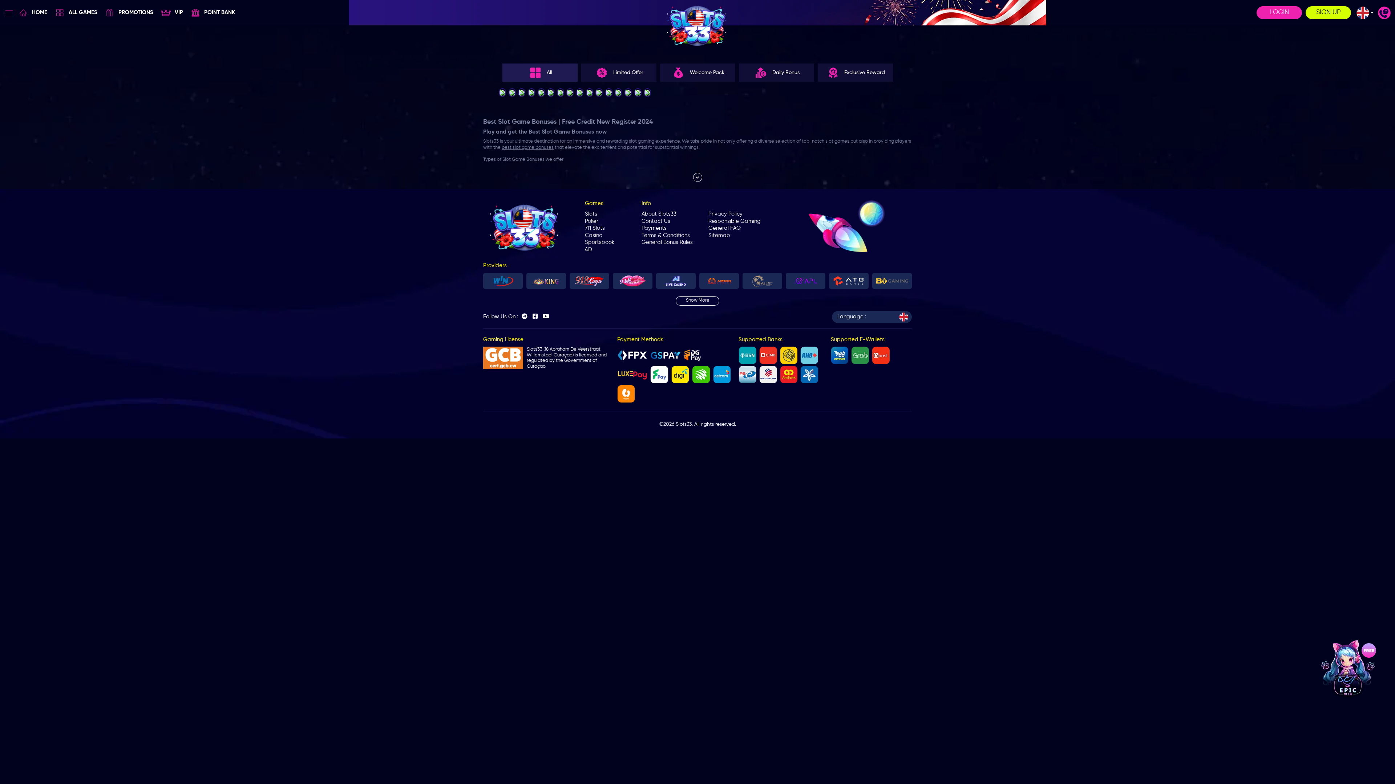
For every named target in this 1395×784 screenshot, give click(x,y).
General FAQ (724, 228)
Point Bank (219, 12)
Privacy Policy (725, 214)
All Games (83, 12)
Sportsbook (599, 242)
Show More (697, 300)
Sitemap (719, 235)
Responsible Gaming (734, 221)
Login (1279, 12)
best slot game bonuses (528, 147)
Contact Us (656, 221)
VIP (179, 12)
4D (588, 249)
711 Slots (595, 228)
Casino (593, 235)
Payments (654, 228)
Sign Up (1328, 12)
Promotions (135, 12)
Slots (591, 214)
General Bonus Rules (667, 242)
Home (39, 12)
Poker (591, 221)
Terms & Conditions (666, 235)
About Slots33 (659, 214)
